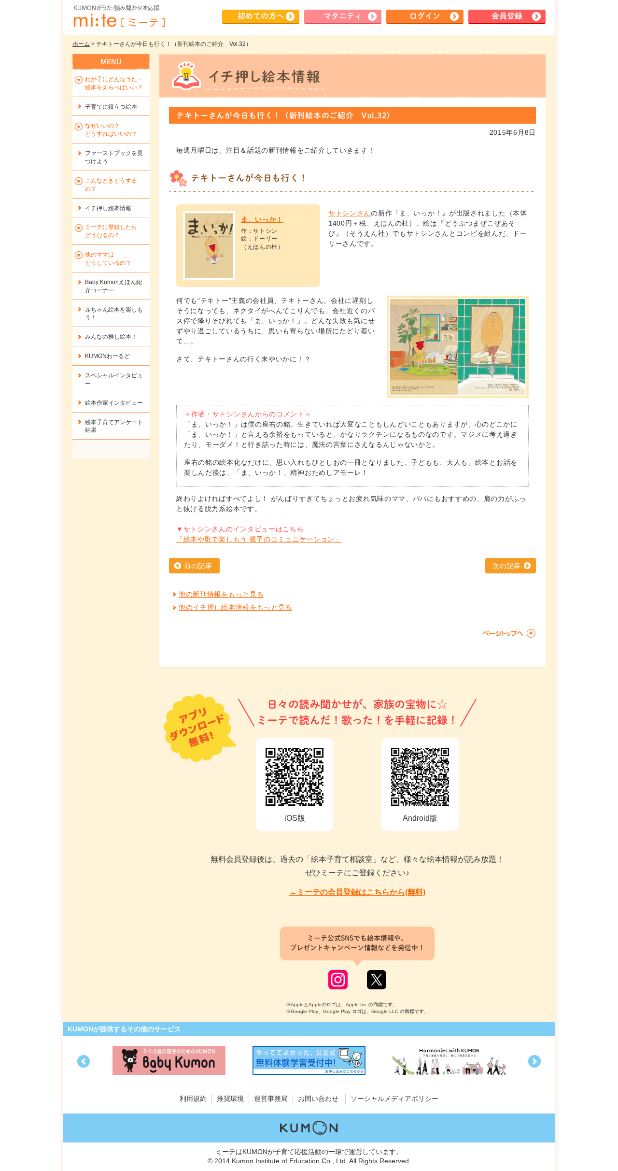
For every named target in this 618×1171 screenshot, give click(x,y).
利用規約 (193, 1098)
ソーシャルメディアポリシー (394, 1098)
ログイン (424, 16)
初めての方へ (261, 16)
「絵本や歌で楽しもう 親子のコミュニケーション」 (259, 539)
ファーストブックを (114, 157)
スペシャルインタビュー (114, 379)
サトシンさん (349, 213)
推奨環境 (230, 1098)
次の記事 (506, 566)
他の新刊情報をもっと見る (221, 594)
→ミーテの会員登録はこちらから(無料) (357, 892)
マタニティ (342, 16)
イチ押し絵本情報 (108, 208)
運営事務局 (271, 1098)
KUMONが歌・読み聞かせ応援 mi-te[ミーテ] (118, 16)
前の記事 (198, 566)
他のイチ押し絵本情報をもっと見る (235, 607)
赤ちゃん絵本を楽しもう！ (114, 313)
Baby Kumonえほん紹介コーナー (113, 286)
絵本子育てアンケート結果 (114, 426)
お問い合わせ (318, 1098)
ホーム (81, 44)
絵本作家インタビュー (114, 403)
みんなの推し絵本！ (111, 336)
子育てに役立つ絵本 (111, 106)
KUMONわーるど (107, 356)
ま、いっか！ (262, 219)
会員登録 (507, 16)
